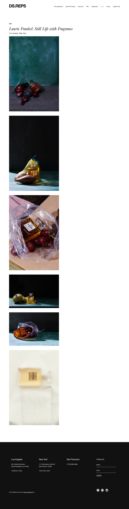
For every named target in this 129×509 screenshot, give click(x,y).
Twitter (20, 33)
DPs (87, 6)
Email (24, 33)
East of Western (28, 492)
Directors (81, 6)
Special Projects (70, 6)
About (108, 6)
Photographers (58, 6)
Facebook (15, 33)
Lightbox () (116, 6)
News (102, 6)
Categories (94, 6)
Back (10, 23)
